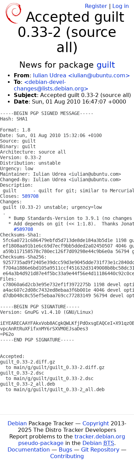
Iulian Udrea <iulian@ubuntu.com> (81, 75)
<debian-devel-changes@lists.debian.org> (51, 85)
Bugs (65, 449)
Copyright (95, 423)
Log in (120, 6)
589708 (30, 196)
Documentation (29, 449)
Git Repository (100, 449)
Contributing (67, 456)
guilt (106, 65)
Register (96, 6)
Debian (17, 423)
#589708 (23, 229)
